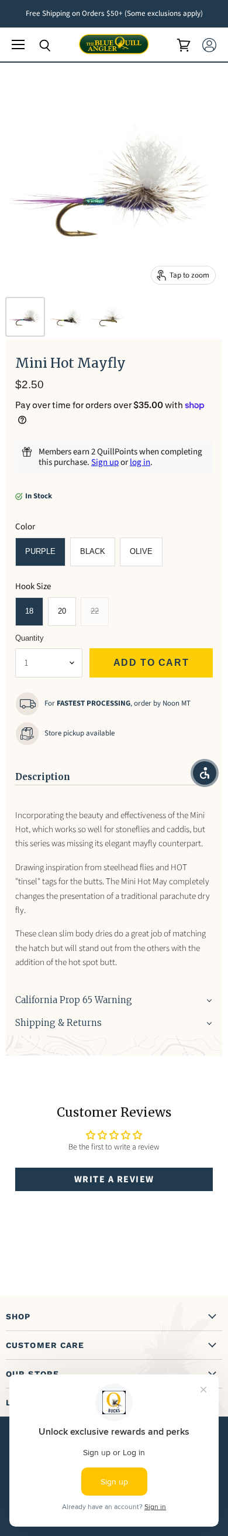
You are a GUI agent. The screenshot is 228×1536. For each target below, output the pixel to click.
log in (140, 462)
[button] (114, 773)
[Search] (36, 45)
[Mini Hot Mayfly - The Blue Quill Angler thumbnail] (25, 317)
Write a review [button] (114, 1179)
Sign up (105, 462)
